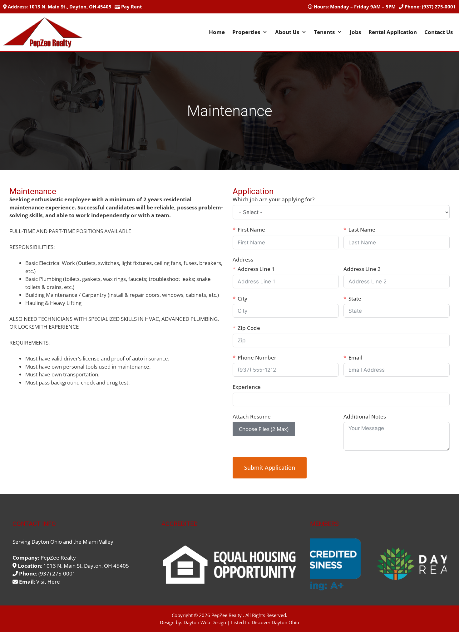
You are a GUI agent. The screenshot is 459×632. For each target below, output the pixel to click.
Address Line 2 (362, 268)
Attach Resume (252, 416)
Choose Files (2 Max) (264, 429)
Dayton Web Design (205, 622)
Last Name (361, 229)
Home (217, 32)
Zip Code (249, 327)
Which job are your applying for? (274, 199)
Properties (246, 32)
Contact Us (438, 32)
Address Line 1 (256, 268)
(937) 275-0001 (439, 6)
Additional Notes (364, 416)
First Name (251, 229)
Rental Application (392, 32)
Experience (247, 386)
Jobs (355, 32)
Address (243, 259)
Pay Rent (131, 6)
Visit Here (48, 581)
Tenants (324, 32)
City (242, 298)
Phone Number (257, 357)
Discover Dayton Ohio (275, 622)
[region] (378, 564)
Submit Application (269, 467)
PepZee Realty (226, 615)
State (354, 298)
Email (355, 357)
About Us (287, 32)
